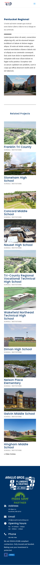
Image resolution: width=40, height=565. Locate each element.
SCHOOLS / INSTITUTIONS (13, 150)
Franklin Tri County (17, 147)
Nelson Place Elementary (13, 381)
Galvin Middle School (19, 414)
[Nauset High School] (20, 230)
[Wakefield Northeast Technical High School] (20, 298)
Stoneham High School (15, 179)
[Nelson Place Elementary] (20, 365)
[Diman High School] (20, 335)
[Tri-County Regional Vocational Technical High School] (20, 261)
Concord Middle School (15, 212)
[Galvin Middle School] (20, 399)
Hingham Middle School (16, 445)
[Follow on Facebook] (6, 555)
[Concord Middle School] (20, 197)
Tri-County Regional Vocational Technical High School (19, 278)
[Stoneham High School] (20, 163)
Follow (12, 555)
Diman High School (18, 349)
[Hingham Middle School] (20, 430)
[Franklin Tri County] (20, 132)
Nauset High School (18, 245)
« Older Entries (10, 454)
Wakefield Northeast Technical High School (19, 315)
